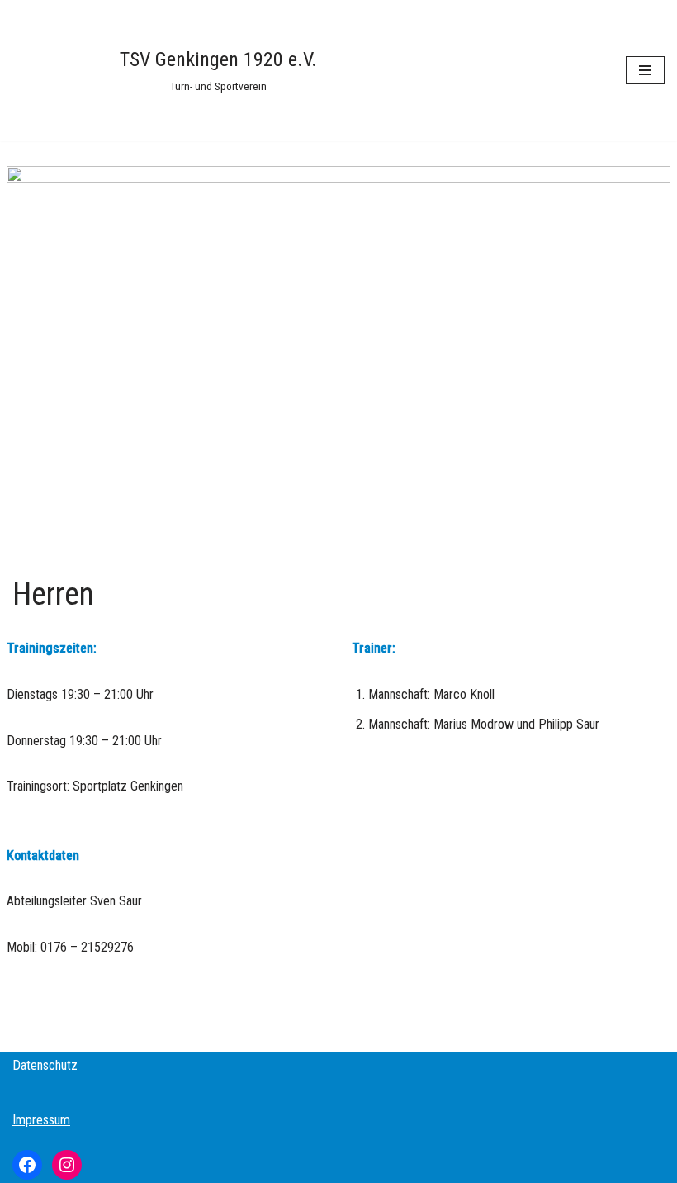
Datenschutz (45, 1065)
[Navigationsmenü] (645, 70)
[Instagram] (67, 1165)
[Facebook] (27, 1165)
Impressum (41, 1120)
